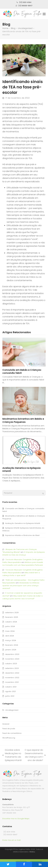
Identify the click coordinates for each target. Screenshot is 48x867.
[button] (44, 14)
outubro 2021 (10, 687)
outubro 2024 (11, 622)
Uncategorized (11, 710)
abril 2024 (9, 636)
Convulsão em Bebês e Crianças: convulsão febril (21, 371)
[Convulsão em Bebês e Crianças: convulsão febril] (24, 351)
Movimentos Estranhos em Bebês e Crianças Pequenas (23, 420)
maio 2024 (10, 631)
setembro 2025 (12, 612)
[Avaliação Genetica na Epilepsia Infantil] (24, 449)
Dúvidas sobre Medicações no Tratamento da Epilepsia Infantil (11, 755)
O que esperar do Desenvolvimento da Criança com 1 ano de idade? (33, 755)
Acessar (5, 724)
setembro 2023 (12, 668)
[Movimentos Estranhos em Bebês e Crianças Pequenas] (24, 400)
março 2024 (10, 640)
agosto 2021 (10, 691)
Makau (32, 852)
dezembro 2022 (12, 673)
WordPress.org (8, 738)
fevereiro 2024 (11, 645)
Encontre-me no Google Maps (15, 818)
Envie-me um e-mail (11, 840)
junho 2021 (9, 696)
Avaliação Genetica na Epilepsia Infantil (21, 469)
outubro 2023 (11, 663)
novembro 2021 (12, 682)
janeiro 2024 (10, 649)
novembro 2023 (12, 659)
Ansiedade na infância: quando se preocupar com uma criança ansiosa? (20, 586)
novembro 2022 (12, 677)
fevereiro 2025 (11, 617)
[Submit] (43, 493)
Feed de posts (8, 728)
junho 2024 (10, 626)
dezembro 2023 (12, 654)
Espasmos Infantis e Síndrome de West (22, 535)
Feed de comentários (11, 733)
